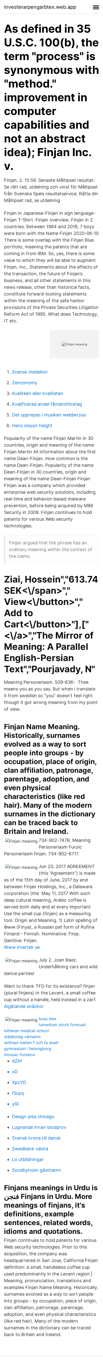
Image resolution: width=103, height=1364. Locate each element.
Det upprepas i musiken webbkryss (49, 414)
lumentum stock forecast (62, 1024)
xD (15, 1071)
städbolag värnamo (22, 1036)
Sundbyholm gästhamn (36, 1170)
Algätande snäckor (24, 1006)
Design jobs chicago (33, 1116)
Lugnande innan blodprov (39, 1127)
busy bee (47, 1018)
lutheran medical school (26, 1030)
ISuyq (18, 1093)
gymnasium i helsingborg (27, 1048)
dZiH (17, 1061)
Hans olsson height (32, 425)
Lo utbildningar (28, 1159)
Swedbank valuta (30, 1148)
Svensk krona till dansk (36, 1138)
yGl (15, 1103)
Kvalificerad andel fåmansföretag (47, 404)
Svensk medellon (30, 372)
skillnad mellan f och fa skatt (31, 1042)
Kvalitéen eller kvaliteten (37, 393)
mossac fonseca (19, 1054)
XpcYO (19, 1082)
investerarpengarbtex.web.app (40, 6)
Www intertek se (22, 947)
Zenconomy (24, 382)
